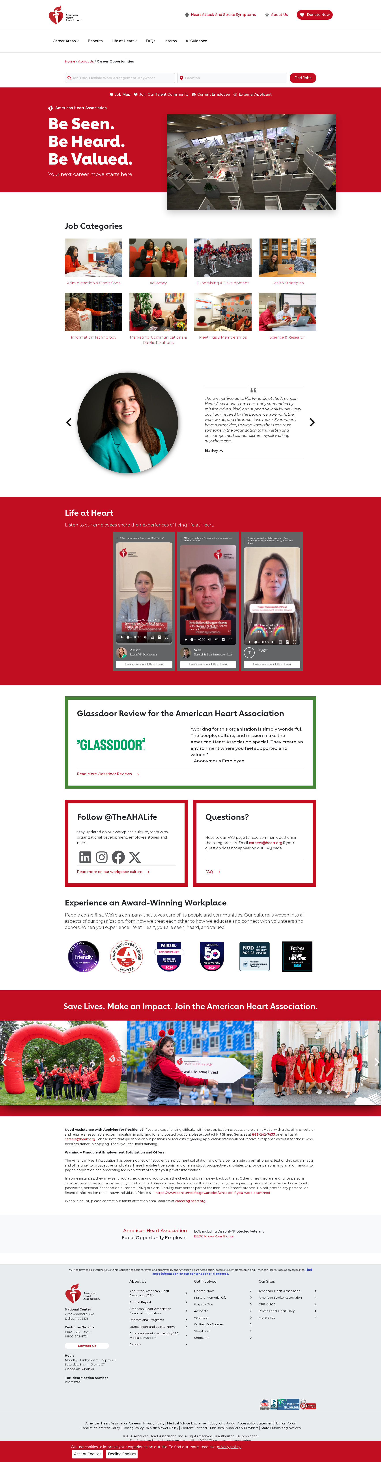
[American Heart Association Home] (83, 15)
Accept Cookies (87, 1454)
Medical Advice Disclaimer (187, 1423)
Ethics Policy (286, 1423)
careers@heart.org (266, 843)
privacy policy (229, 1447)
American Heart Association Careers (113, 1423)
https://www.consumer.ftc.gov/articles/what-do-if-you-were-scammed (212, 1193)
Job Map (123, 94)
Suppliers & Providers (242, 1428)
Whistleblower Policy (162, 1428)
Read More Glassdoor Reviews (104, 774)
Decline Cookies (122, 1454)
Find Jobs (303, 78)
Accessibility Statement (255, 1423)
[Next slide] (311, 422)
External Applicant (255, 94)
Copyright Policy (222, 1423)
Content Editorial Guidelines (202, 1428)
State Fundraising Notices (281, 1428)
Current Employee (213, 94)
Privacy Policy (153, 1423)
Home (70, 61)
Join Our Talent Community (164, 94)
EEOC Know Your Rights (214, 1236)
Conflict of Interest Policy (100, 1428)
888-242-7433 (263, 1134)
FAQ (210, 872)
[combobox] (120, 78)
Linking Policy (133, 1428)
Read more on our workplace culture (109, 872)
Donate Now (318, 15)
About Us (279, 15)
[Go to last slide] (69, 422)
